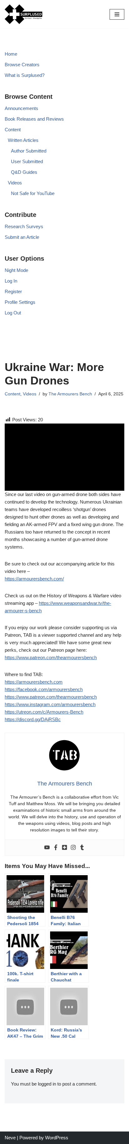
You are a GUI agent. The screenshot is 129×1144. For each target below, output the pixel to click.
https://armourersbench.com (34, 682)
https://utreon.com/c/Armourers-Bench (44, 712)
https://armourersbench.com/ (34, 578)
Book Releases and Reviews (34, 119)
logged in (47, 1083)
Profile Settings (20, 302)
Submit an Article (22, 237)
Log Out (13, 312)
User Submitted (27, 161)
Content (13, 129)
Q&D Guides (24, 172)
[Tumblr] (82, 848)
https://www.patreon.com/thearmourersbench (51, 657)
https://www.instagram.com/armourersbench (50, 704)
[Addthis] (64, 848)
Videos (15, 182)
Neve (10, 1137)
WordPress (56, 1137)
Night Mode (16, 270)
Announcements (21, 108)
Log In (11, 280)
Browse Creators (22, 64)
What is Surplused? (24, 75)
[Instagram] (73, 848)
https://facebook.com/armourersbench (44, 689)
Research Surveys (24, 226)
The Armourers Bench (70, 394)
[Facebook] (56, 848)
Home (11, 54)
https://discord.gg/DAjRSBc (33, 719)
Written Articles (23, 140)
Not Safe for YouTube (32, 193)
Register (13, 291)
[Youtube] (47, 848)
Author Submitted (28, 150)
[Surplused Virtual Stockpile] (23, 14)
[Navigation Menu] (117, 14)
